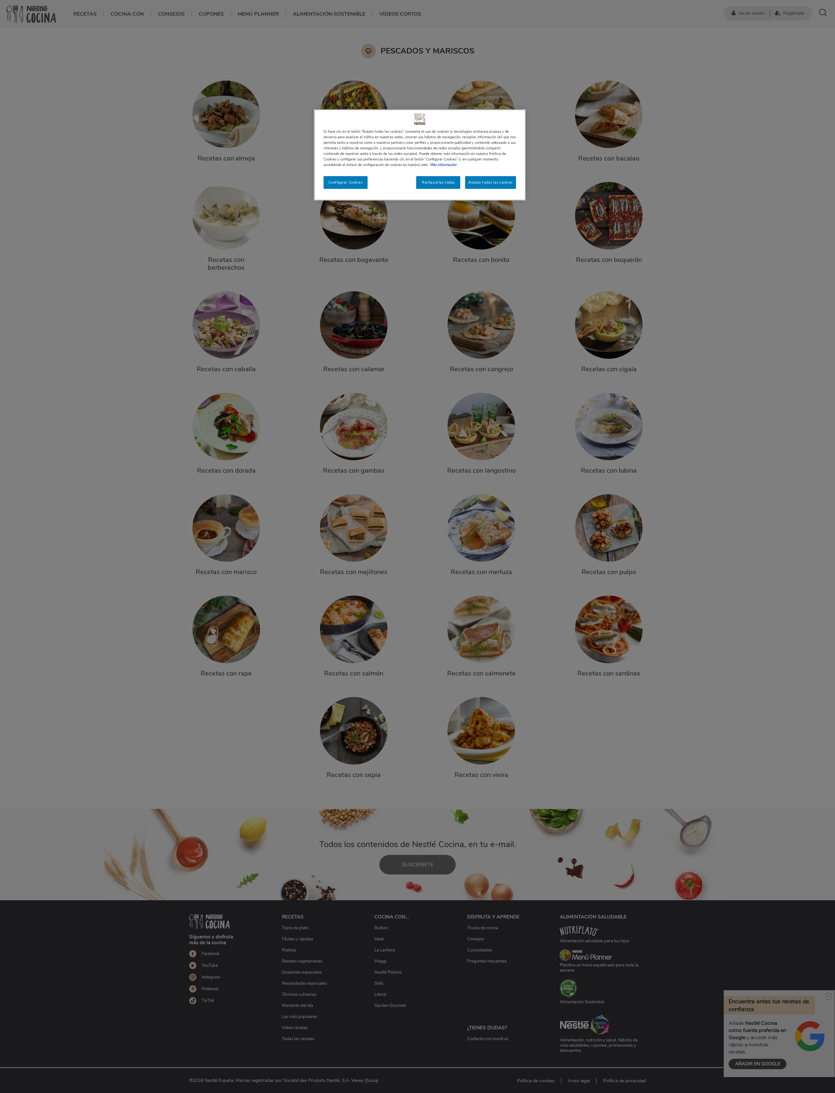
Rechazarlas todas (438, 182)
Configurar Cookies (345, 182)
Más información (443, 164)
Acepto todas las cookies (490, 182)
